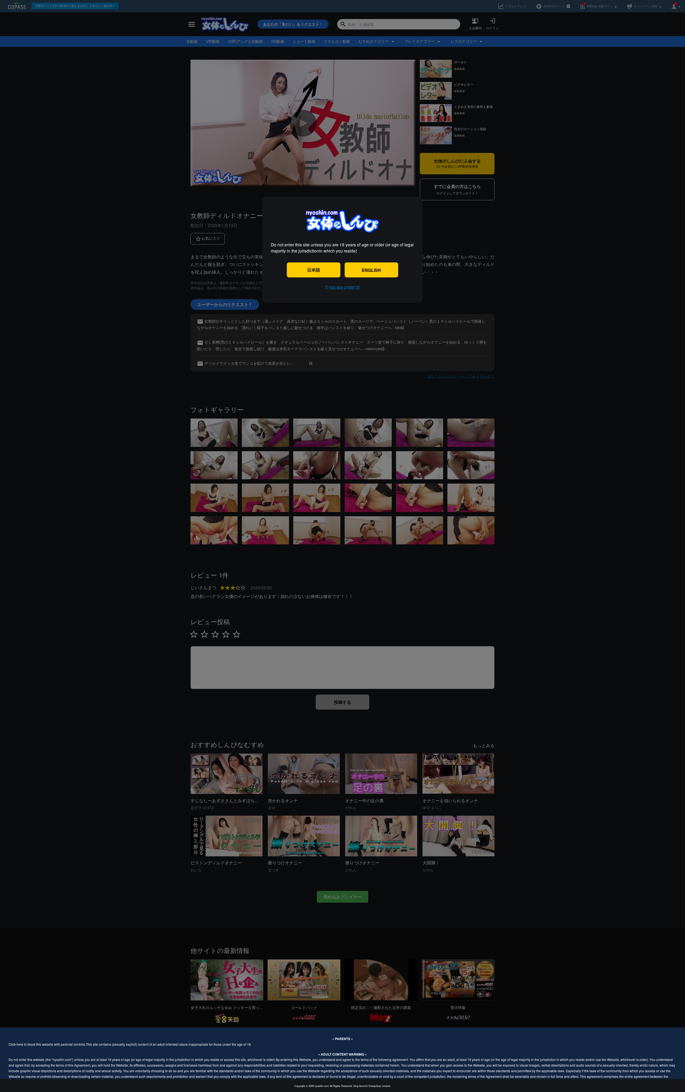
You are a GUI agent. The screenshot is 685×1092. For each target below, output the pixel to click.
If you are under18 (342, 287)
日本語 (313, 270)
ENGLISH (371, 270)
